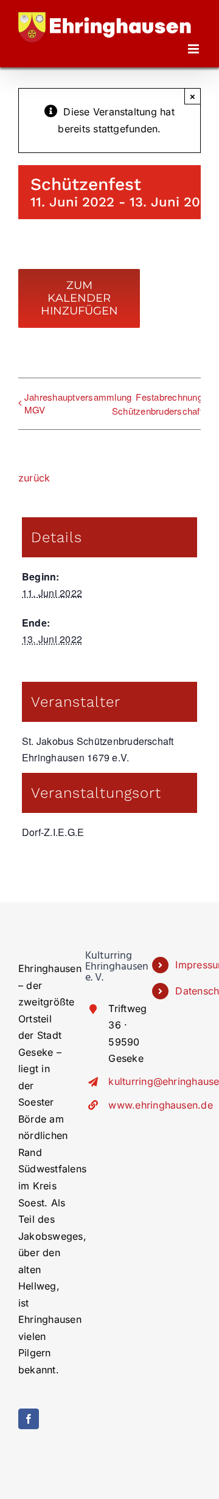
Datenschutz (188, 991)
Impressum (188, 965)
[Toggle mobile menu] (194, 48)
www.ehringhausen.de (121, 1105)
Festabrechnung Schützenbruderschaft (157, 403)
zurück (34, 478)
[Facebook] (28, 1419)
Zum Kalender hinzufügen (79, 298)
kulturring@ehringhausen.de (121, 1081)
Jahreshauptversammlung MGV (77, 403)
